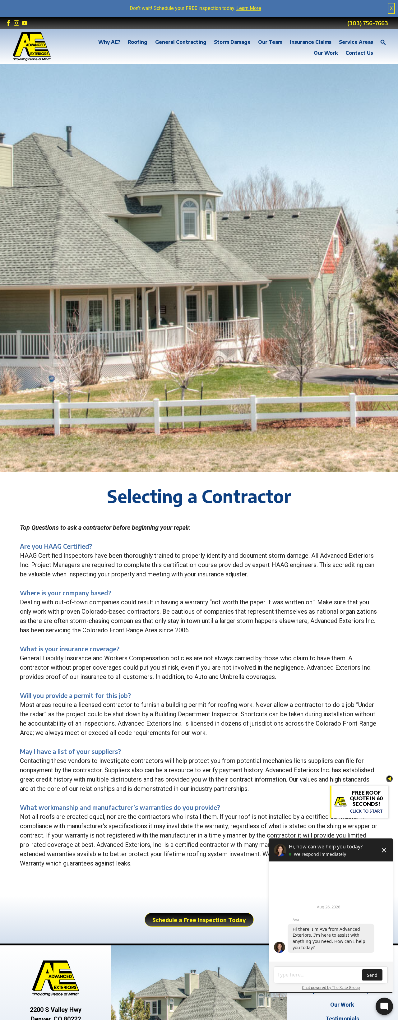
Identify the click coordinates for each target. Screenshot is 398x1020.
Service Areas (356, 42)
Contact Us (359, 53)
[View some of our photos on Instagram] (16, 23)
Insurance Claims (310, 42)
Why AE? (109, 42)
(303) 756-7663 (367, 22)
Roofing (137, 42)
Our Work (326, 53)
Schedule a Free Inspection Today (199, 919)
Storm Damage (232, 42)
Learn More (248, 8)
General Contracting (180, 42)
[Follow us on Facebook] (8, 23)
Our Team (270, 42)
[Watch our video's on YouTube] (24, 23)
